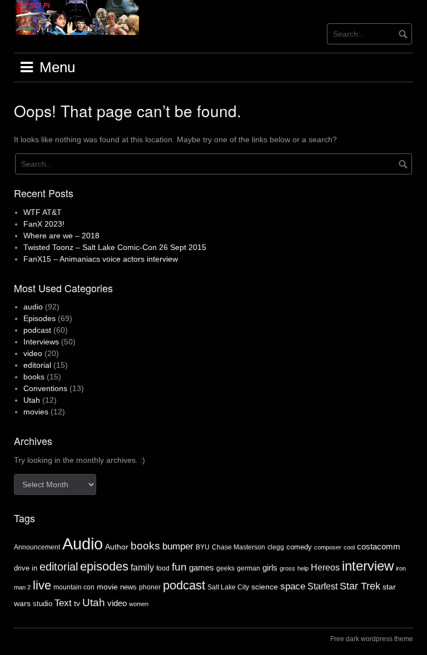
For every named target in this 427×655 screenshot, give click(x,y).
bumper (177, 546)
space (292, 586)
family (142, 567)
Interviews (41, 341)
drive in (25, 568)
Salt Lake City (228, 587)
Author (116, 546)
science (264, 586)
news (128, 587)
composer (327, 547)
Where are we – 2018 (61, 235)
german (248, 568)
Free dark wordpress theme (371, 639)
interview (368, 565)
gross (287, 568)
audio (33, 306)
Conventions (45, 388)
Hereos (325, 567)
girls (269, 567)
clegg (275, 547)
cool (349, 547)
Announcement (37, 547)
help (303, 568)
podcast (37, 330)
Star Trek (360, 586)
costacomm (378, 546)
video (32, 353)
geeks (225, 568)
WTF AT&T (42, 212)
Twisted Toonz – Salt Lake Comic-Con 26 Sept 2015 (114, 247)
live (42, 585)
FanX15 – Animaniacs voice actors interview (100, 258)
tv (77, 603)
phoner (150, 587)
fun (179, 567)
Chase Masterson (238, 547)
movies (35, 411)
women (138, 604)
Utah (31, 400)
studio (42, 603)
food (163, 568)
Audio (82, 543)
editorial (37, 365)
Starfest (322, 586)
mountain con (74, 587)
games (201, 567)
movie (107, 586)
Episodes (39, 318)
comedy (299, 547)
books (33, 376)
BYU (203, 547)
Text (63, 603)
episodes (104, 566)
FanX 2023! (43, 223)
